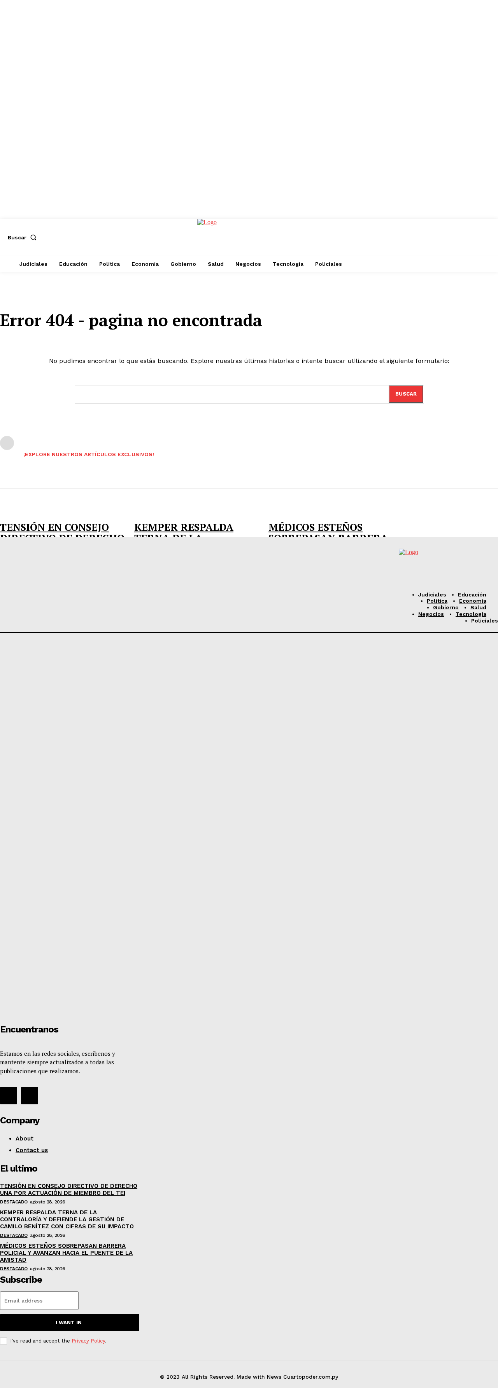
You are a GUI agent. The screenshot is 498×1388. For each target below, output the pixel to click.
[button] (24, 237)
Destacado (14, 1202)
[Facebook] (8, 1095)
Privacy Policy (88, 1341)
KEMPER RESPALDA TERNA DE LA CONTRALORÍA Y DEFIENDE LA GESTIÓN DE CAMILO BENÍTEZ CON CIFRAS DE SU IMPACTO (67, 1219)
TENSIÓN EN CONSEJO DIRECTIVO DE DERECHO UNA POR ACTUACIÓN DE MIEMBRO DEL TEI (68, 1189)
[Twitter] (29, 1095)
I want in (69, 1322)
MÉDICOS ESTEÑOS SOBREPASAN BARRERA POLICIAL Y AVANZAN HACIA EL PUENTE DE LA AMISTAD (66, 1252)
